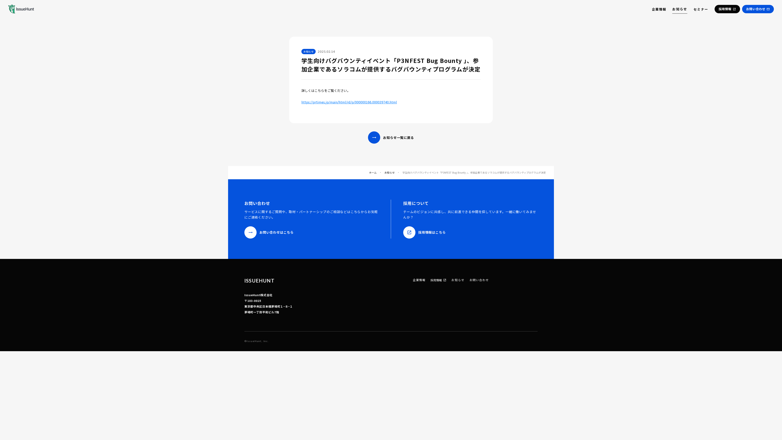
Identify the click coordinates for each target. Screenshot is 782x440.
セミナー (700, 9)
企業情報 (659, 9)
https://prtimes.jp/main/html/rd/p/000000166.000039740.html (349, 102)
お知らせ (679, 9)
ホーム (373, 172)
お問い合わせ (479, 280)
